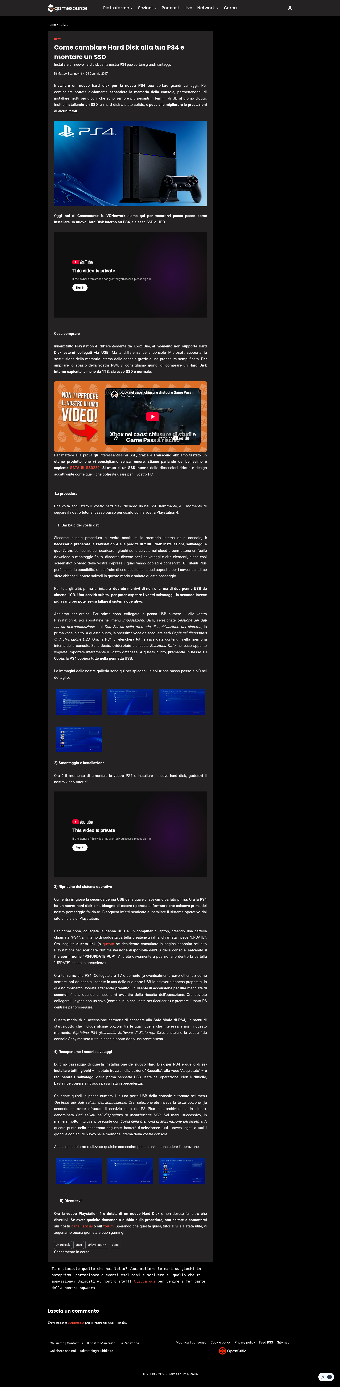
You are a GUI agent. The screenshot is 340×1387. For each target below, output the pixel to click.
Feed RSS (266, 1342)
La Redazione (129, 1343)
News (58, 39)
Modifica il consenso (191, 1342)
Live (188, 8)
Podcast (170, 8)
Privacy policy (245, 1342)
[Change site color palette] (326, 1377)
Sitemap (283, 1342)
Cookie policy (221, 1342)
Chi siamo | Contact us (66, 1343)
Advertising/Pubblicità (96, 1351)
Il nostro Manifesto (101, 1343)
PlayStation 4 (96, 1245)
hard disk (63, 1245)
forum (108, 1226)
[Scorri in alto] (326, 1369)
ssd (115, 1245)
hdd (78, 1245)
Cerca (230, 8)
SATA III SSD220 (85, 467)
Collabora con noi (63, 1351)
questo (108, 944)
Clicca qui (144, 1281)
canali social (82, 1226)
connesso (76, 1322)
